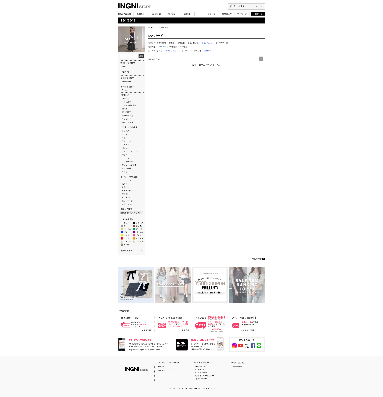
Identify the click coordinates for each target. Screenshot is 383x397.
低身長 (124, 184)
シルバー (127, 241)
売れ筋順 (181, 43)
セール (124, 109)
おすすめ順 (161, 43)
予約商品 (125, 99)
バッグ (124, 155)
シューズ (125, 158)
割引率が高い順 (222, 43)
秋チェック (126, 191)
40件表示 (173, 47)
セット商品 (126, 168)
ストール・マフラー (130, 151)
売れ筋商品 (126, 112)
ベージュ (127, 229)
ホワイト (127, 223)
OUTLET (125, 72)
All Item (125, 90)
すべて (159, 51)
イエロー (127, 235)
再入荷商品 (126, 102)
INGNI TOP (152, 28)
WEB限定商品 (127, 116)
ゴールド (139, 241)
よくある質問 (201, 372)
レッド (126, 238)
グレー (126, 226)
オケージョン (127, 204)
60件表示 (183, 47)
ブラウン (125, 194)
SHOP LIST (237, 366)
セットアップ (127, 201)
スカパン (125, 187)
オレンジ (139, 238)
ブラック (139, 223)
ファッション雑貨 (129, 165)
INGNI (124, 67)
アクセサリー (127, 162)
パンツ (124, 148)
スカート (125, 145)
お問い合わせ (201, 379)
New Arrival (126, 81)
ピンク (138, 235)
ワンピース (126, 141)
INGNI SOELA (127, 122)
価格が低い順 (193, 43)
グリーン (139, 229)
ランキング (126, 119)
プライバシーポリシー (205, 376)
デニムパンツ (127, 180)
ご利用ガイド (201, 369)
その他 (124, 172)
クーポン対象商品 (129, 105)
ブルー (126, 232)
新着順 (171, 43)
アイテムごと (195, 51)
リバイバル (126, 197)
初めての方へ (201, 366)
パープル (139, 232)
